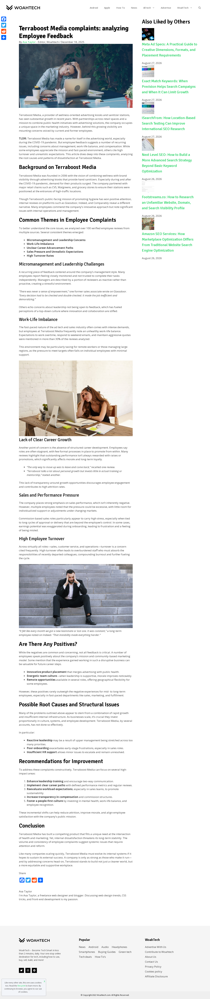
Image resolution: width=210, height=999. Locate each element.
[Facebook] (4, 19)
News (134, 7)
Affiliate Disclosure (156, 976)
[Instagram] (27, 970)
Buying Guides (107, 952)
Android (94, 7)
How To (120, 7)
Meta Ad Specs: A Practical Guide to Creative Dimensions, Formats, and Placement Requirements (169, 50)
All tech (147, 7)
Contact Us (151, 961)
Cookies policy (153, 971)
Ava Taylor (29, 42)
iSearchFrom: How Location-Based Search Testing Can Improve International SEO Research (168, 123)
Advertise (166, 7)
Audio (105, 947)
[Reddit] (4, 31)
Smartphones (87, 952)
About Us (150, 956)
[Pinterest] (34, 970)
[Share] (4, 37)
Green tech (125, 952)
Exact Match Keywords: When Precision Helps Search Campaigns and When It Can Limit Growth (169, 86)
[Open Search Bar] (199, 7)
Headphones (119, 947)
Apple (107, 7)
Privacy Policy (153, 966)
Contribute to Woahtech (159, 952)
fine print (21, 985)
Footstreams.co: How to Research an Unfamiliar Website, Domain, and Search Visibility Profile (168, 202)
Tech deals (85, 956)
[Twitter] (21, 970)
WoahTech (182, 7)
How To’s (100, 956)
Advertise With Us (155, 947)
